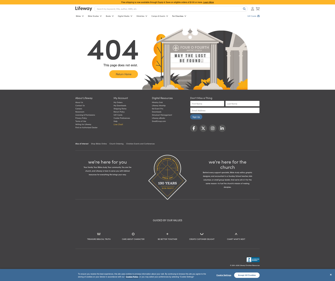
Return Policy (119, 111)
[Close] (331, 274)
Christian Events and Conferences (140, 143)
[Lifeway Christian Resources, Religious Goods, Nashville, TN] (253, 259)
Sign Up (196, 116)
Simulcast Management (162, 114)
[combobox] (171, 9)
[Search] (244, 9)
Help (116, 121)
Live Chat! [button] (118, 124)
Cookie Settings (223, 275)
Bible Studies (93, 16)
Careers (78, 108)
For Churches (177, 16)
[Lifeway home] (83, 8)
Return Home (123, 74)
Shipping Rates (120, 108)
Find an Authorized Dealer (86, 127)
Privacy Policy (81, 118)
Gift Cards (118, 114)
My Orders (118, 102)
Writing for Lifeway (83, 124)
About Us (79, 102)
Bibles (78, 16)
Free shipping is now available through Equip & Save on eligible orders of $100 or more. (167, 2)
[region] (167, 275)
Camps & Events (158, 16)
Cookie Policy (132, 276)
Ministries (140, 16)
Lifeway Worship (159, 105)
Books (108, 16)
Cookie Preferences (122, 118)
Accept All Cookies (247, 275)
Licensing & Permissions (85, 114)
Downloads (156, 111)
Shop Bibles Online (99, 143)
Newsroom (79, 111)
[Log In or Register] (252, 8)
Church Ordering (116, 143)
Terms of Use (80, 121)
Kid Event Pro (157, 108)
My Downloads (120, 105)
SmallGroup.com (159, 121)
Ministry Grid (157, 102)
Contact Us (80, 105)
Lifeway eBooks (158, 118)
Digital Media (123, 16)
